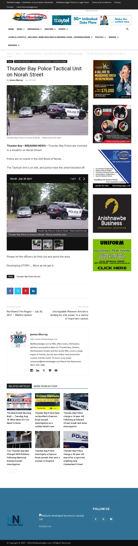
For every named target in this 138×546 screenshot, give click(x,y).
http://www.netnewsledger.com (44, 339)
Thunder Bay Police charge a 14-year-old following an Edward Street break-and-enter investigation (75, 420)
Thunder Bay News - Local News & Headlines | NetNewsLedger (53, 53)
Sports (62, 29)
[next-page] (14, 471)
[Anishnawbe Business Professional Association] (112, 213)
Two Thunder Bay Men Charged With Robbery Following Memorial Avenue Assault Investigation (18, 458)
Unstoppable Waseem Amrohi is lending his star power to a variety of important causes (69, 315)
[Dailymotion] (33, 371)
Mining (112, 37)
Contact (10, 7)
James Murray (16, 80)
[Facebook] (10, 291)
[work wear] (112, 124)
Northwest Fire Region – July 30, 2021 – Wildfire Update (25, 313)
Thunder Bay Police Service (28, 276)
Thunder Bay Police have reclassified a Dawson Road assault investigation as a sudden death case (47, 420)
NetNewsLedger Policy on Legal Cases (72, 2)
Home (11, 29)
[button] (127, 29)
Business (12, 45)
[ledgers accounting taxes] (112, 169)
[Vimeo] (51, 371)
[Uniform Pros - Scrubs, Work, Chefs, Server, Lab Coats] (112, 255)
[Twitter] (17, 291)
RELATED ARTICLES (19, 386)
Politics (99, 37)
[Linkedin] (33, 291)
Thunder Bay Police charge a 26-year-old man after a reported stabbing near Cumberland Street (74, 458)
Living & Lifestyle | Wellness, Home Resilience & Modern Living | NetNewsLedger (49, 37)
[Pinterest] (25, 291)
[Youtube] (57, 371)
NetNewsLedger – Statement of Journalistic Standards (30, 2)
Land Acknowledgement (27, 7)
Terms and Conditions (101, 2)
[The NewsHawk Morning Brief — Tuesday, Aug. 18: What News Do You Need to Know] (19, 401)
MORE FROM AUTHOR (45, 386)
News (19, 29)
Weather (49, 29)
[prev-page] (9, 471)
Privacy (117, 2)
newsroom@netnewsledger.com (57, 529)
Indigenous (33, 29)
